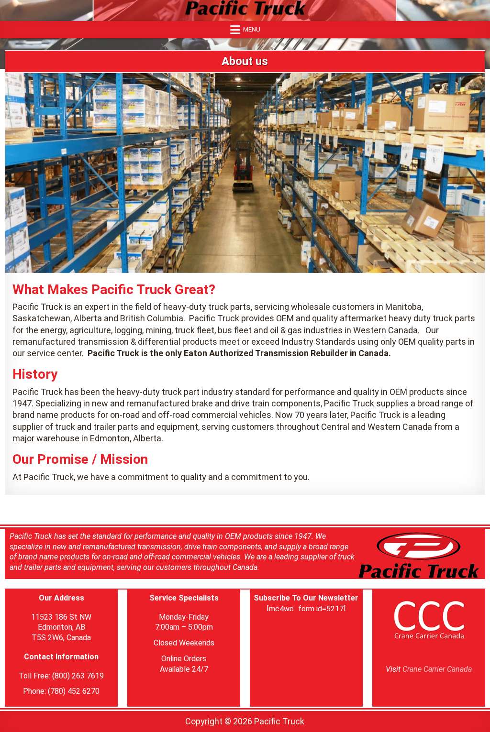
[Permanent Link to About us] (245, 173)
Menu (251, 29)
